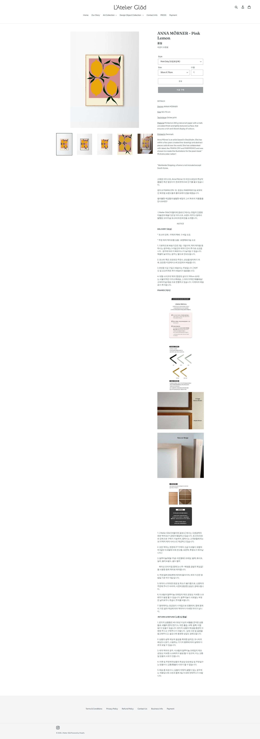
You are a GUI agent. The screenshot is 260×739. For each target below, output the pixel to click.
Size (160, 67)
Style (160, 56)
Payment (170, 709)
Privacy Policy (112, 709)
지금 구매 (180, 90)
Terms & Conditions (94, 709)
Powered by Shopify (77, 733)
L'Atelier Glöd (66, 733)
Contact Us (142, 709)
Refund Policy (128, 709)
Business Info (157, 709)
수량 (193, 67)
